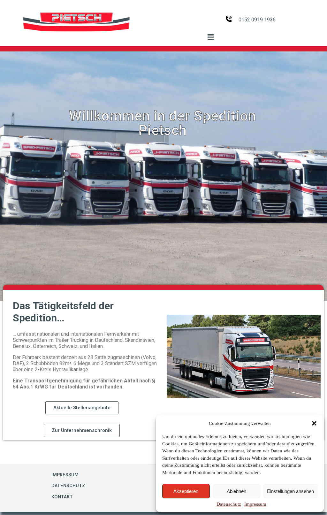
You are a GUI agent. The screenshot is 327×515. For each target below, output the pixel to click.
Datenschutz (229, 504)
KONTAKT (62, 497)
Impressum (255, 504)
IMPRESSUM (65, 475)
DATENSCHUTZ (68, 485)
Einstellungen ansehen (290, 491)
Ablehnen (236, 491)
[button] (314, 423)
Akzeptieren (185, 491)
